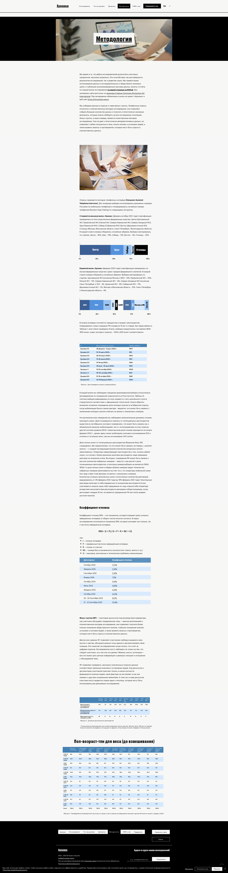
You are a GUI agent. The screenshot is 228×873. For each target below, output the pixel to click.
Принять (217, 869)
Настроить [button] (189, 869)
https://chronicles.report (98, 99)
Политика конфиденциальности (69, 863)
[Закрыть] (225, 869)
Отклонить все (202, 869)
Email (129, 856)
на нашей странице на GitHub (120, 90)
